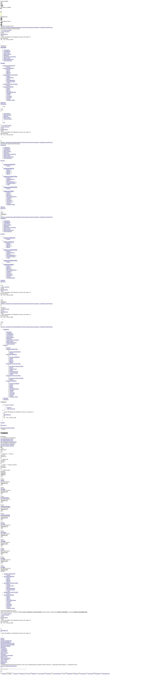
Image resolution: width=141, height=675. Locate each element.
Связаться (3, 46)
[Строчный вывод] (2, 448)
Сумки (8, 82)
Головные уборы (10, 81)
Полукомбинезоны (11, 92)
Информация (4, 662)
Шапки (8, 73)
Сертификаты (7, 51)
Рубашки (8, 93)
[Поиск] (2, 109)
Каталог (3, 63)
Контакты (3, 104)
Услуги (2, 638)
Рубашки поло (10, 77)
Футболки (9, 97)
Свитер (8, 94)
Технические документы (10, 56)
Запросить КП (4, 483)
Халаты (8, 98)
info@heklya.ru (4, 34)
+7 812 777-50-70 (7, 30)
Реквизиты (6, 55)
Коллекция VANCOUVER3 (11, 84)
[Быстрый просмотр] (2, 476)
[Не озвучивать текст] (1, 24)
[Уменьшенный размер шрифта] (1, 2)
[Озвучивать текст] (1, 23)
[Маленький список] (1, 447)
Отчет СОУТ (4, 660)
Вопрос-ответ (7, 58)
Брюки (8, 71)
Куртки (8, 67)
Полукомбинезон (10, 80)
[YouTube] (4, 106)
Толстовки (9, 96)
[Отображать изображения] (1, 18)
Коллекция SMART (9, 86)
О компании (7, 50)
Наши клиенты (7, 54)
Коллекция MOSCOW (9, 65)
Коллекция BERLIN (9, 68)
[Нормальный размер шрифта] (2, 4)
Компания (3, 47)
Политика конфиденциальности (9, 666)
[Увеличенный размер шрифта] (2, 6)
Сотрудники (7, 52)
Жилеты (8, 72)
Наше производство (9, 59)
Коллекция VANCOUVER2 (11, 75)
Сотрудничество (8, 60)
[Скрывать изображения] (1, 20)
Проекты (3, 102)
